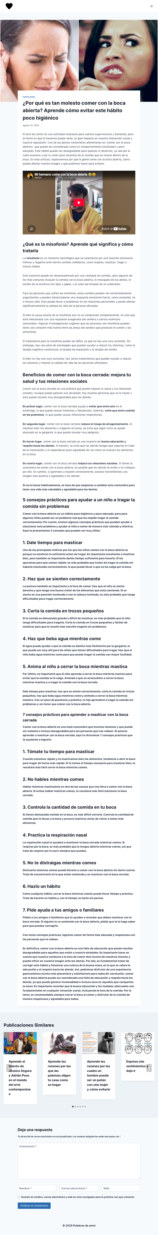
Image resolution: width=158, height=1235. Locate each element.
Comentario (28, 1146)
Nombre (25, 1188)
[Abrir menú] (151, 6)
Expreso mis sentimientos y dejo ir (137, 1066)
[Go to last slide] (9, 1068)
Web (106, 1188)
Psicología (29, 97)
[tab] (73, 1106)
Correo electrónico (74, 1188)
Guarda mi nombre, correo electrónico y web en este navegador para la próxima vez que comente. (78, 1196)
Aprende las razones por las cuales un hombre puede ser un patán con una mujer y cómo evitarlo (98, 1075)
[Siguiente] (149, 1068)
